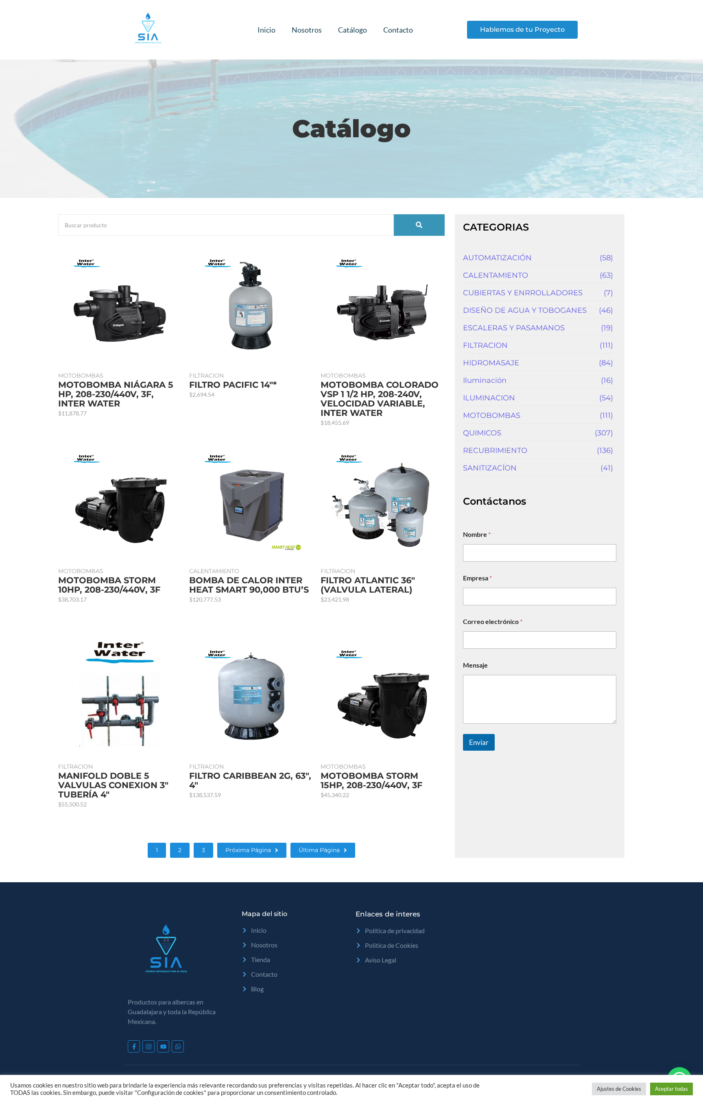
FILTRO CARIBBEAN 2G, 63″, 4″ (250, 780)
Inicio (266, 29)
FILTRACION (206, 375)
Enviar (479, 742)
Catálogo (352, 29)
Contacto (398, 29)
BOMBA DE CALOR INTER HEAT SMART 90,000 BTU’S (249, 585)
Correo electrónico (492, 621)
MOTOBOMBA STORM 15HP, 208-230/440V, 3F (371, 780)
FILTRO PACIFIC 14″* (233, 384)
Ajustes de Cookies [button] (619, 1088)
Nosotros (307, 29)
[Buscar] (419, 225)
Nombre (477, 534)
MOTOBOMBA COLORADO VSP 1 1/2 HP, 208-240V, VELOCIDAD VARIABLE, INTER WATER (380, 398)
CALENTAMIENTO (214, 571)
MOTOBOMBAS (80, 375)
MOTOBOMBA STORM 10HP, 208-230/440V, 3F (109, 585)
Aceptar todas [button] (671, 1088)
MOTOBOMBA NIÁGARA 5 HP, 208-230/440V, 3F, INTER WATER (115, 394)
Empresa (477, 578)
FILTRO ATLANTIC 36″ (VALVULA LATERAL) (368, 585)
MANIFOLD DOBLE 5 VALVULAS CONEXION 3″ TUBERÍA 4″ (113, 785)
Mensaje (475, 665)
